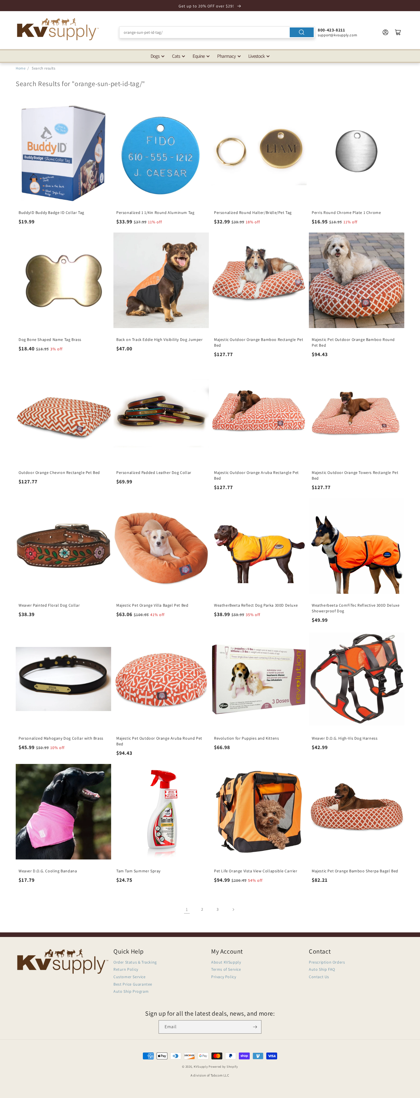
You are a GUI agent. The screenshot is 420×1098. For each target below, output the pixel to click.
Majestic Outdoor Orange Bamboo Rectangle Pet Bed (258, 342)
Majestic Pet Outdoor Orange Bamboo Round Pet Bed (353, 342)
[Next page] (233, 909)
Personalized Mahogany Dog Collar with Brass (61, 738)
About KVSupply (226, 962)
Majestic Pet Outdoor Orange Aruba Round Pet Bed (159, 741)
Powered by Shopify (223, 1067)
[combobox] (217, 32)
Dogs (155, 56)
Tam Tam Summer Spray (138, 870)
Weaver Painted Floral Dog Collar (49, 605)
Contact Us (319, 976)
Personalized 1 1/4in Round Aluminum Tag (155, 212)
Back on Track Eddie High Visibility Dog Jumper (159, 339)
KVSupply (201, 1067)
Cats (176, 56)
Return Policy (125, 969)
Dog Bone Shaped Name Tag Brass (50, 339)
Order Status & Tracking (135, 962)
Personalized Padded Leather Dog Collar (153, 472)
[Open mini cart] (398, 32)
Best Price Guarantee (132, 984)
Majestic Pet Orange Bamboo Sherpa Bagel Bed (355, 870)
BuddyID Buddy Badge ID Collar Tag (51, 212)
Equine (199, 56)
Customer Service (129, 976)
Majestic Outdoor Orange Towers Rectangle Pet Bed (355, 475)
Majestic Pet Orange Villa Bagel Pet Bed (152, 605)
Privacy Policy (223, 976)
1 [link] (187, 909)
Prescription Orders (327, 962)
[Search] (302, 32)
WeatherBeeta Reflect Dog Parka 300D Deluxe (256, 605)
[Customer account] (385, 32)
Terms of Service (226, 969)
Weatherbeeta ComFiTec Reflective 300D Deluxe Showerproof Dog (355, 608)
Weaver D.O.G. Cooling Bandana (48, 870)
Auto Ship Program (131, 991)
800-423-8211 (331, 30)
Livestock (256, 56)
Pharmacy (226, 56)
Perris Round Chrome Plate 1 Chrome (346, 212)
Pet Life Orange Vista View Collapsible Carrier (255, 870)
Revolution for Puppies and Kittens (246, 738)
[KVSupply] (58, 29)
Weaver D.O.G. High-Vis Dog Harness (344, 738)
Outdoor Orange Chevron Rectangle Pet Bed (59, 472)
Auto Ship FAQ (322, 969)
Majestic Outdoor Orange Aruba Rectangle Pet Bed (256, 475)
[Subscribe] (255, 1027)
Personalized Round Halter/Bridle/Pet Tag (253, 212)
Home (20, 68)
